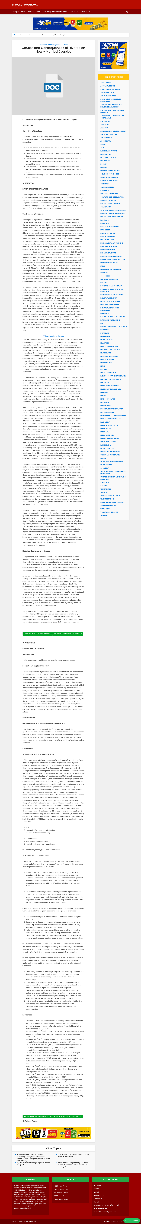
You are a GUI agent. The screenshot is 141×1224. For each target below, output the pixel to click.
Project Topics (34, 12)
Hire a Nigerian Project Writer (55, 12)
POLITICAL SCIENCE (107, 412)
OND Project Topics (61, 1189)
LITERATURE (104, 333)
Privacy (121, 1221)
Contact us (85, 12)
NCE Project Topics (61, 1186)
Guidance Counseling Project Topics (53, 44)
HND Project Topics (61, 1193)
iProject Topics (19, 12)
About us (74, 12)
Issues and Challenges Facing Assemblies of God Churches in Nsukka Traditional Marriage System (73, 1165)
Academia (98, 1199)
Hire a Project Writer (61, 1199)
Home (16, 35)
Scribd (96, 1202)
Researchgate (99, 1195)
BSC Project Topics (61, 1196)
